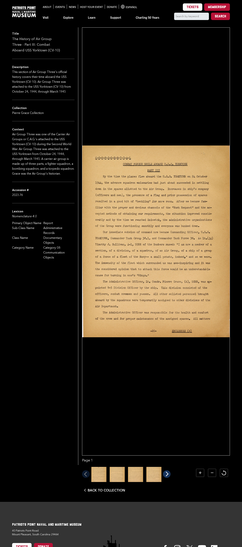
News (72, 7)
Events (60, 7)
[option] (99, 474)
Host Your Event (91, 7)
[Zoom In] (200, 473)
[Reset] (224, 473)
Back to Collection (106, 490)
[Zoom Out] (212, 473)
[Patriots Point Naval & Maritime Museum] (24, 11)
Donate (112, 7)
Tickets (193, 7)
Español (129, 7)
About (47, 7)
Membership (217, 7)
